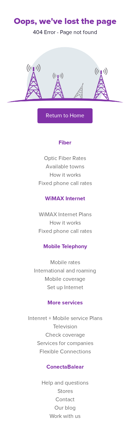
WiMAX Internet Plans (65, 214)
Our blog (65, 407)
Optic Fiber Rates (65, 158)
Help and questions (65, 382)
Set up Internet (65, 287)
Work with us (65, 416)
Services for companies (65, 343)
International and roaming (65, 270)
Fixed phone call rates (65, 183)
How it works (65, 174)
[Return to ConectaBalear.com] (65, 77)
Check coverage (65, 334)
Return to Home (65, 115)
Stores (65, 391)
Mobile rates (65, 262)
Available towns (65, 166)
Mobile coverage (65, 279)
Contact (65, 399)
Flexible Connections (65, 351)
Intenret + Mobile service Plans (65, 318)
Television (65, 326)
